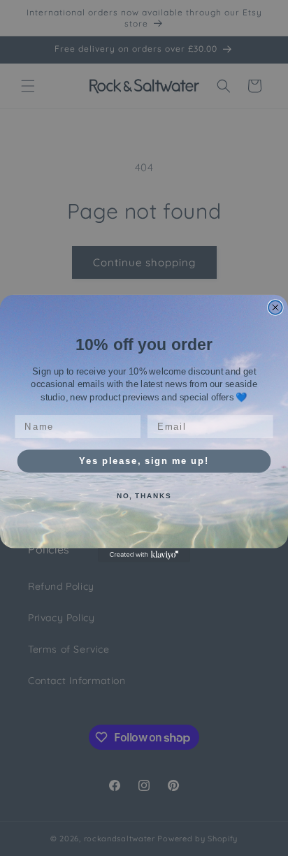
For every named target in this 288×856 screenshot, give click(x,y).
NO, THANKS (144, 495)
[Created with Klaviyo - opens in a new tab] (144, 555)
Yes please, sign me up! (143, 460)
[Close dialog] (275, 307)
